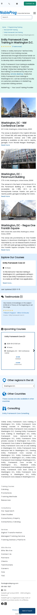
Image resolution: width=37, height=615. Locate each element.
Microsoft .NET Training (11, 30)
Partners (5, 558)
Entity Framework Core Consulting (15, 413)
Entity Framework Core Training (13, 32)
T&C (3, 576)
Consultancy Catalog (11, 522)
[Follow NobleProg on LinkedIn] (5, 603)
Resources (6, 500)
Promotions (6, 493)
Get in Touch (27, 611)
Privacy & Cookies (18, 610)
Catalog (4, 489)
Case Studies (7, 514)
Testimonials (7, 565)
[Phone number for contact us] (9, 3)
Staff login (18, 614)
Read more (5, 145)
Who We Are (6, 550)
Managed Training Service (13, 536)
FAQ (3, 572)
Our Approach (7, 511)
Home (4, 27)
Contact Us (30, 3)
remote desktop (16, 74)
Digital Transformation (11, 532)
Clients (4, 561)
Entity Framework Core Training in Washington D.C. (19, 35)
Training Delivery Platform (13, 540)
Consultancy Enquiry (10, 518)
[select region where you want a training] (2, 3)
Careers (5, 568)
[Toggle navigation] (34, 12)
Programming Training (15, 27)
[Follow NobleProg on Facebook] (2, 603)
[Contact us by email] (17, 3)
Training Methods (9, 496)
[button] (33, 350)
